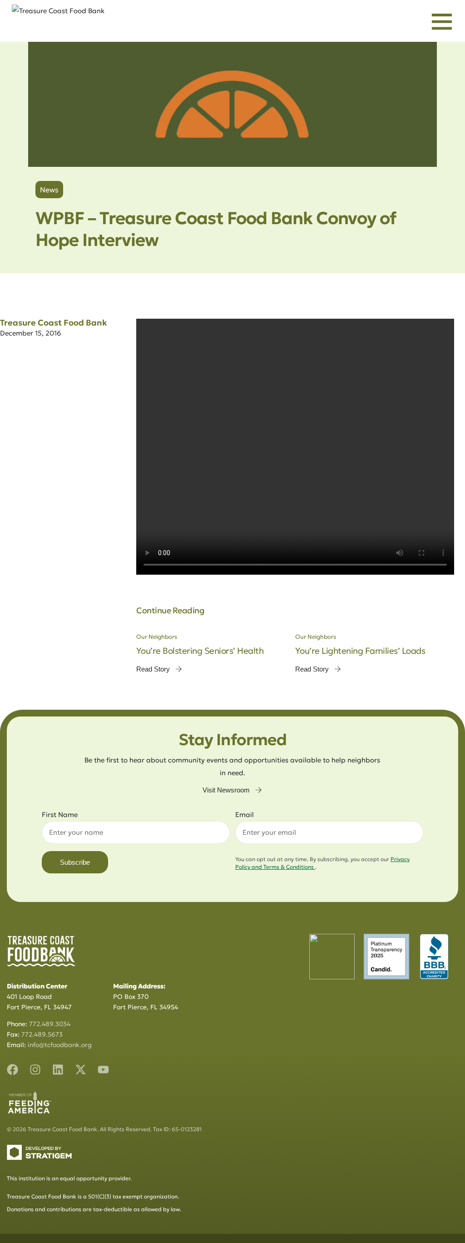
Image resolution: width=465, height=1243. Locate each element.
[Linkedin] (58, 1069)
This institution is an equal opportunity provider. (69, 1178)
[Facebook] (12, 1069)
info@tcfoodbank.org (60, 1045)
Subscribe (75, 862)
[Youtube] (103, 1069)
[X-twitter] (80, 1069)
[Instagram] (35, 1069)
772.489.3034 (49, 1024)
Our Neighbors (156, 637)
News (49, 189)
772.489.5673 (42, 1034)
